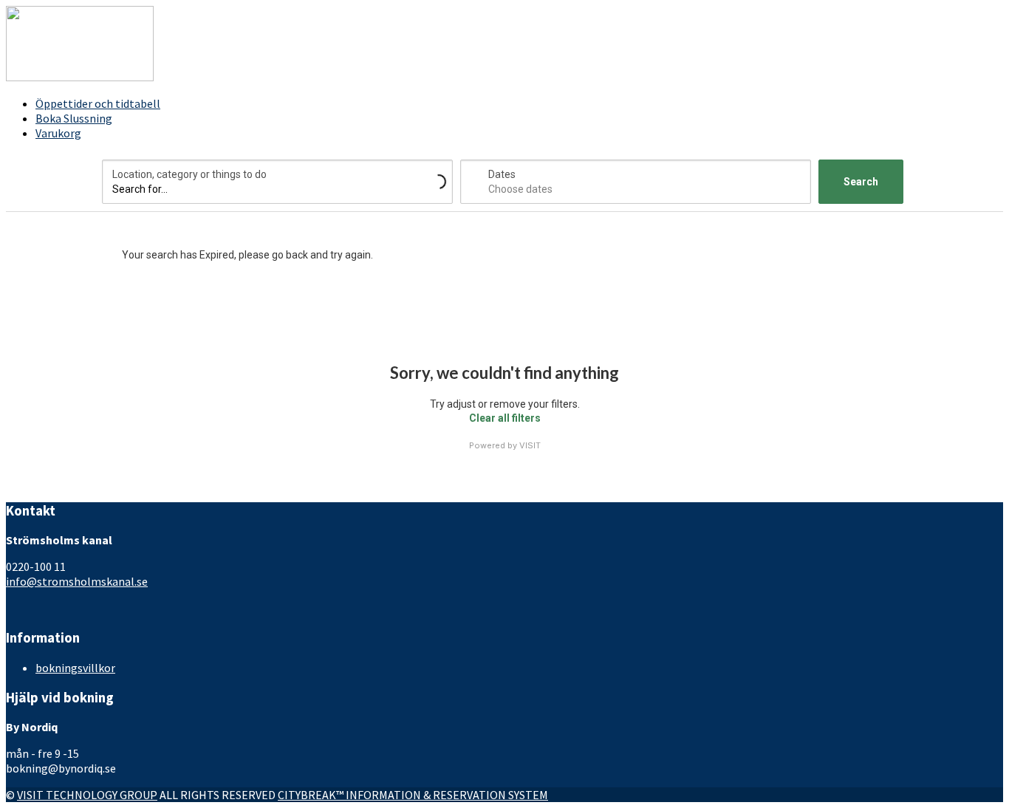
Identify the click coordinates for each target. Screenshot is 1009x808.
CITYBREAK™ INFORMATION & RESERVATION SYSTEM (413, 794)
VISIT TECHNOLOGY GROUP (87, 794)
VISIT (530, 445)
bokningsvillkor (75, 667)
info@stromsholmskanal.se (77, 581)
